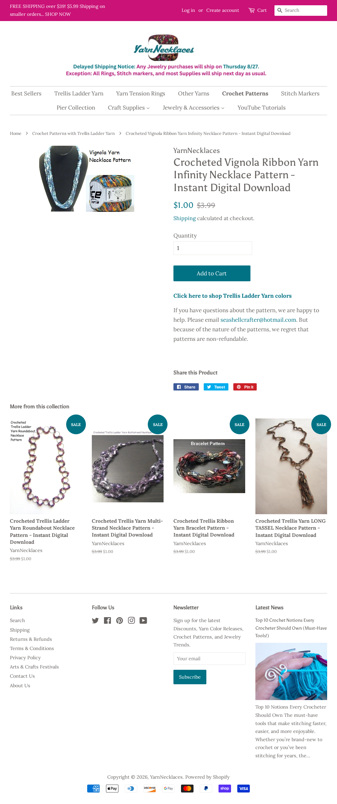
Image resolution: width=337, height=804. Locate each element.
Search (17, 620)
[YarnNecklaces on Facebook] (107, 621)
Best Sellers (26, 93)
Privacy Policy (25, 657)
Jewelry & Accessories (192, 107)
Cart (262, 10)
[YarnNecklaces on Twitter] (95, 621)
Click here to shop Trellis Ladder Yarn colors (232, 295)
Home (15, 133)
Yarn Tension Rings (140, 93)
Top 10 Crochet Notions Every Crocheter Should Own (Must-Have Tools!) (291, 627)
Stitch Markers (300, 93)
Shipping (184, 218)
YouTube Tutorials (262, 107)
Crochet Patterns (245, 93)
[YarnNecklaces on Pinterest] (119, 621)
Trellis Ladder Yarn (78, 93)
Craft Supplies (127, 107)
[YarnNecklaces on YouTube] (143, 621)
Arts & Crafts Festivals (34, 667)
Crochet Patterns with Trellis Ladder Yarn (73, 133)
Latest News (269, 607)
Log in (188, 10)
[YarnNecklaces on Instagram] (131, 621)
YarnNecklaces (166, 777)
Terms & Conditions (32, 648)
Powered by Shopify (207, 777)
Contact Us (22, 676)
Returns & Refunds (31, 639)
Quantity (185, 235)
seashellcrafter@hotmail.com (258, 319)
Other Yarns (193, 93)
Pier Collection (76, 107)
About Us (20, 685)
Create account (222, 10)
